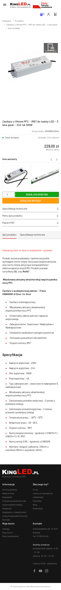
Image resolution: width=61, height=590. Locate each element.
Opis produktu (9, 234)
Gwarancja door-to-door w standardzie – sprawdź (27, 250)
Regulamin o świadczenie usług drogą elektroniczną (14, 514)
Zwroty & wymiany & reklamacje (43, 495)
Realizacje (38, 508)
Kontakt (6, 519)
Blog (35, 504)
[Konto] (48, 14)
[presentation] (51, 159)
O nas (35, 489)
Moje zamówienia (10, 536)
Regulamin (7, 497)
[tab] (9, 235)
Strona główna (9, 489)
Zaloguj (5, 528)
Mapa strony (8, 493)
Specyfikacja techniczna (14, 208)
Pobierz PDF (8, 222)
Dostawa (37, 501)
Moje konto (7, 532)
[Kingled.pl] (20, 5)
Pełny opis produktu (12, 215)
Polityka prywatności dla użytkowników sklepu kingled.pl (14, 505)
